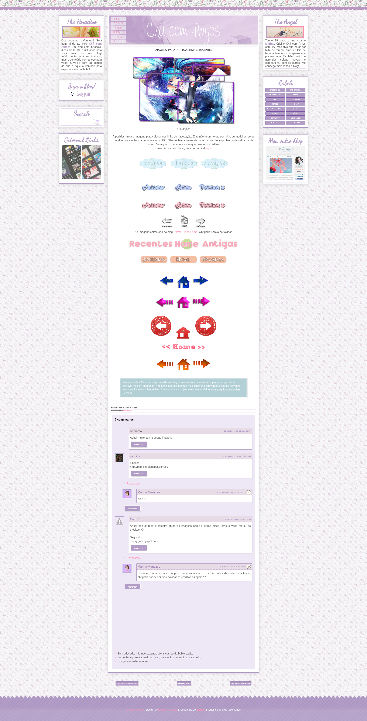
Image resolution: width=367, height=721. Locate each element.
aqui (208, 148)
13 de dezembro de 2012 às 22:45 (231, 566)
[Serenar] (285, 179)
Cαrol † (135, 519)
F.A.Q (118, 36)
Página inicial (184, 683)
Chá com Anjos (135, 709)
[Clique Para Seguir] (81, 96)
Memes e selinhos (275, 108)
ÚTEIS (118, 41)
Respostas (133, 483)
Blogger (201, 709)
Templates (275, 118)
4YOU (118, 28)
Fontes (275, 104)
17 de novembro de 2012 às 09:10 (236, 456)
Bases (295, 94)
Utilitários (128, 410)
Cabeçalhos (275, 90)
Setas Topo (296, 122)
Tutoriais (275, 122)
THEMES (118, 32)
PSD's (296, 108)
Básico (296, 113)
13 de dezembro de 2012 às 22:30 (236, 519)
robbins (135, 456)
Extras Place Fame (185, 232)
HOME (118, 19)
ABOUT (118, 23)
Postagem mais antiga (240, 683)
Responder (139, 444)
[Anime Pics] (92, 178)
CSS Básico (296, 99)
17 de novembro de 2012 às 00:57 (236, 431)
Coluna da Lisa (275, 94)
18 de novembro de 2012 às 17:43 (231, 492)
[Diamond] (72, 178)
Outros (296, 104)
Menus (275, 113)
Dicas (275, 99)
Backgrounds (296, 90)
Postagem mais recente (127, 683)
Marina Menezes (149, 492)
